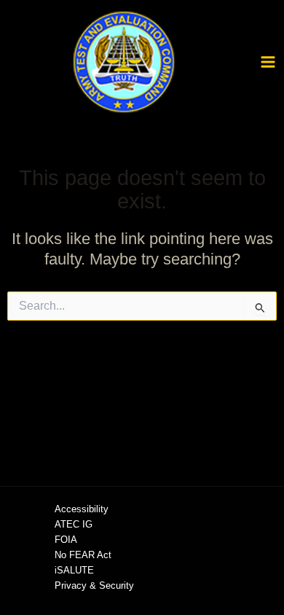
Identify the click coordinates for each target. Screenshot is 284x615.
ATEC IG (73, 524)
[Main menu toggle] (268, 62)
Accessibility (82, 509)
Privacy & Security (94, 585)
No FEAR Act (83, 554)
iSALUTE (74, 570)
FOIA (66, 539)
